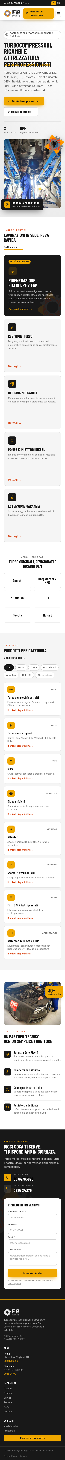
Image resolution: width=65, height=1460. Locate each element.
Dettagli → (14, 366)
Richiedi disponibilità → (20, 710)
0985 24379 (10, 1373)
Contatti (8, 1411)
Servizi (7, 1398)
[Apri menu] (58, 13)
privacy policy (14, 1283)
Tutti (9, 667)
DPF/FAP (26, 675)
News (6, 1407)
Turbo (21, 667)
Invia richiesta (32, 1273)
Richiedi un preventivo (36, 13)
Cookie (23, 1456)
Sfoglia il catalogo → (21, 111)
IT (54, 3)
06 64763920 (11, 1361)
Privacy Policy (10, 1456)
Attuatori (11, 675)
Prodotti (8, 1393)
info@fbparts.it (11, 1426)
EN (58, 3)
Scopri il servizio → (20, 309)
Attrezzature (45, 675)
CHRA (34, 667)
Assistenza (9, 1430)
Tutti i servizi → (13, 247)
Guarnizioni (49, 667)
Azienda (8, 1388)
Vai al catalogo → (14, 657)
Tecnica (8, 1402)
